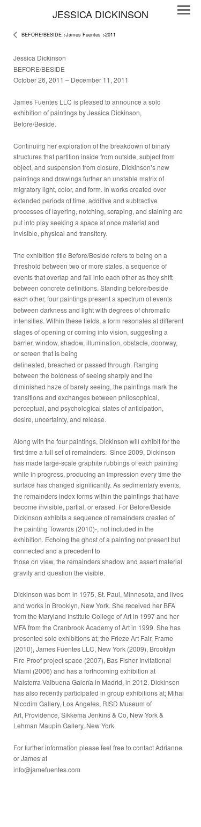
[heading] (100, 14)
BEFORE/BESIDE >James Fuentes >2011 (68, 34)
